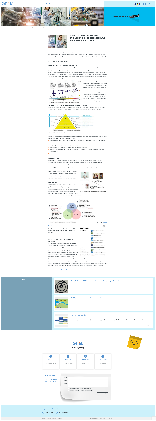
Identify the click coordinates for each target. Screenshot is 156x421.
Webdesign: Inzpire (94, 418)
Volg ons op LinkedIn (49, 412)
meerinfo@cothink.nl (68, 363)
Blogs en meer (69, 3)
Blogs (30, 27)
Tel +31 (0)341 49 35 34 (51, 363)
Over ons (40, 3)
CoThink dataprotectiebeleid (87, 390)
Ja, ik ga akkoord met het (81, 390)
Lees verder (146, 291)
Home (19, 27)
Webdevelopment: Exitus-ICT (106, 418)
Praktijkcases (58, 3)
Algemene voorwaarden (57, 418)
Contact (78, 3)
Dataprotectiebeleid (46, 418)
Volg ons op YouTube (63, 412)
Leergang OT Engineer (64, 269)
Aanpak (31, 3)
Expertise (48, 3)
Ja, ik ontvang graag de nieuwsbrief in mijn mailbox (80, 388)
